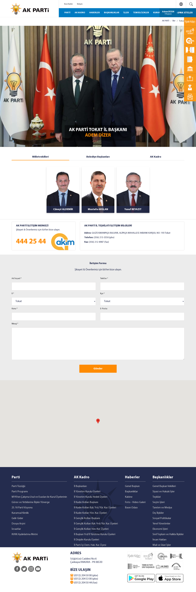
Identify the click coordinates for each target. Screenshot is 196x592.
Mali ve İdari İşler (162, 545)
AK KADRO (80, 13)
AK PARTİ (165, 21)
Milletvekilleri (40, 157)
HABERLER (94, 13)
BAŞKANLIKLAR (111, 13)
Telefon (104, 278)
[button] (98, 421)
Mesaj (15, 324)
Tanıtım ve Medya (162, 507)
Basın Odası (131, 507)
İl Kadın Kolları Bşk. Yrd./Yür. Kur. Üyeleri (95, 507)
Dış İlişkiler (158, 513)
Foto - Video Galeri (135, 502)
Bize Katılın (68, 4)
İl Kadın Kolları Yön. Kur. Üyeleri (90, 513)
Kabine (128, 497)
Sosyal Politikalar (162, 518)
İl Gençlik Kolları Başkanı (87, 518)
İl (13, 294)
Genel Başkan (132, 486)
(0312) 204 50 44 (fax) (85, 582)
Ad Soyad (17, 278)
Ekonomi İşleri (160, 529)
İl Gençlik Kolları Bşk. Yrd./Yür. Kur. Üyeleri (96, 523)
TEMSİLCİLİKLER (141, 13)
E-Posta (103, 309)
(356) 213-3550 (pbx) (104, 237)
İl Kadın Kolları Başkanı (86, 502)
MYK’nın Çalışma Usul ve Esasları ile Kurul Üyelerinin (39, 497)
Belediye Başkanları (98, 157)
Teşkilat (157, 497)
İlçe (102, 294)
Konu (15, 309)
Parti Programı (20, 491)
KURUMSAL (158, 13)
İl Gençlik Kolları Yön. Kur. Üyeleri (91, 529)
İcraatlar (16, 529)
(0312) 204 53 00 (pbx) (85, 579)
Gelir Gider (17, 518)
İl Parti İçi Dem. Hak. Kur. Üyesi (90, 545)
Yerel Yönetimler (161, 523)
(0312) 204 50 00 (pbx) (85, 575)
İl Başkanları (80, 486)
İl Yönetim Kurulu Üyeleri (87, 491)
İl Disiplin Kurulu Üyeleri (86, 539)
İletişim (80, 4)
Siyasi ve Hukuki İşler (164, 491)
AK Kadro (155, 157)
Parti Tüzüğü (18, 486)
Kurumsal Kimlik (20, 513)
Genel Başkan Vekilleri (164, 486)
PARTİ (67, 13)
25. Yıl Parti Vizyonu (22, 507)
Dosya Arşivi (18, 523)
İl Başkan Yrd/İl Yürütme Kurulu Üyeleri (94, 534)
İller (174, 21)
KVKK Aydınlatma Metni (25, 534)
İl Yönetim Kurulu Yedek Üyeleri (90, 497)
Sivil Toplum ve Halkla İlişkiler (168, 534)
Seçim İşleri (159, 502)
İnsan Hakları (159, 539)
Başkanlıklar (131, 491)
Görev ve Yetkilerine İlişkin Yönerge (31, 502)
